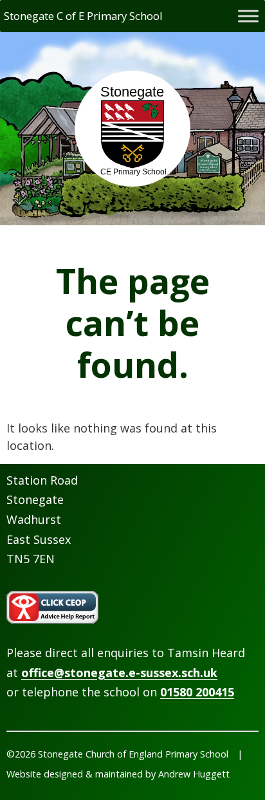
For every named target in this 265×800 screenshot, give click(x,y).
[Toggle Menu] (248, 16)
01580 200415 (197, 692)
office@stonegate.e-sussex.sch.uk (119, 672)
